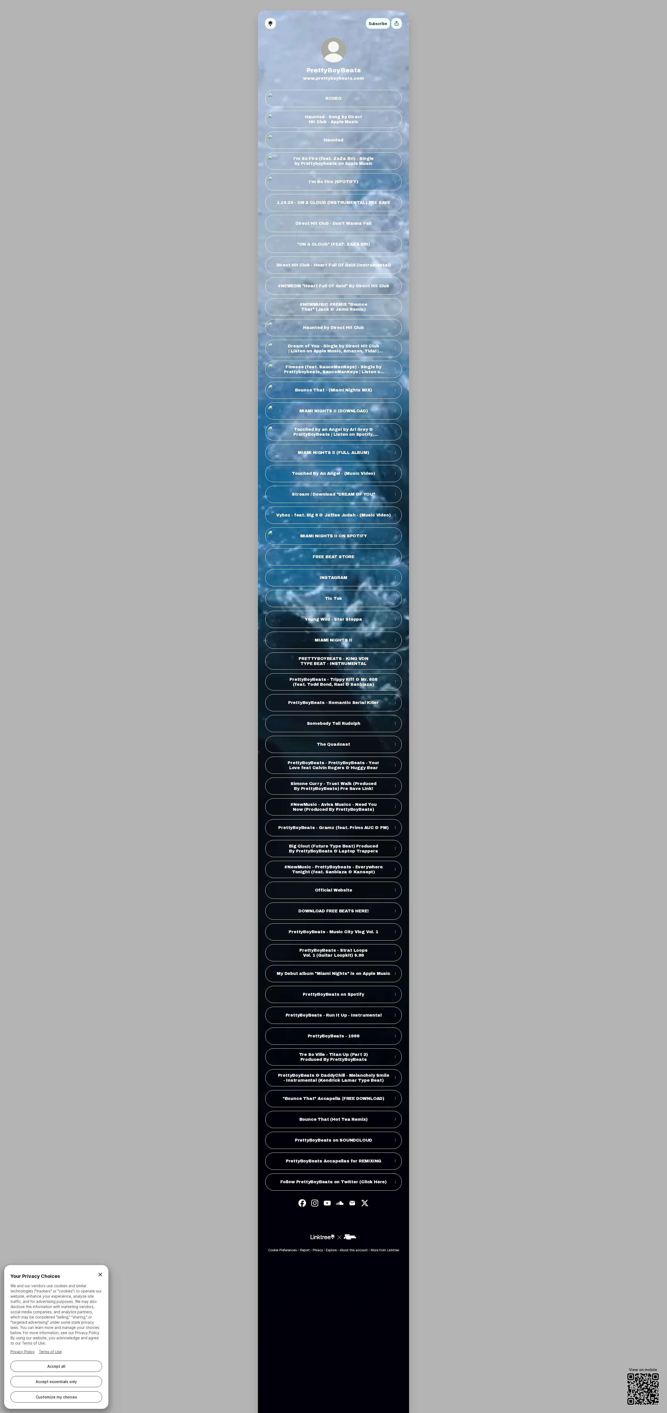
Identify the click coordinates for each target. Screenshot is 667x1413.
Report (305, 1250)
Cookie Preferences (282, 1250)
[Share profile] (396, 23)
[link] (302, 1203)
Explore (331, 1250)
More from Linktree (385, 1250)
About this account (354, 1250)
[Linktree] (270, 23)
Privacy (318, 1250)
